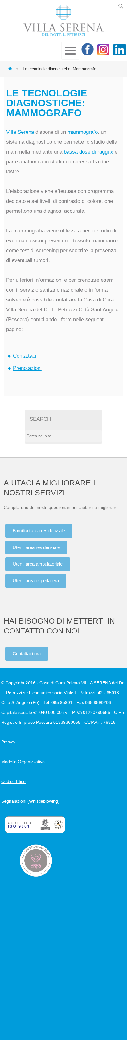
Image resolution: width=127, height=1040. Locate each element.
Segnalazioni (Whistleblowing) (30, 801)
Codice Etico (13, 781)
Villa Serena (63, 20)
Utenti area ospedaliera (36, 580)
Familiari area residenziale (39, 530)
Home (10, 68)
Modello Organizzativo (23, 761)
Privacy (8, 741)
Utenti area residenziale (36, 547)
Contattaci (24, 356)
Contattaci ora (27, 653)
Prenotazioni (27, 368)
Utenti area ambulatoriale (38, 564)
